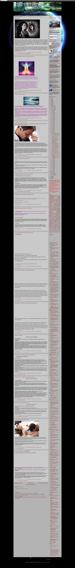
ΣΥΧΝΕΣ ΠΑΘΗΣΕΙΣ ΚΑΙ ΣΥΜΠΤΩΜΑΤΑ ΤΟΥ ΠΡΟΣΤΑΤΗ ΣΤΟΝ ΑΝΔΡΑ (54, 498)
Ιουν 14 (53, 129)
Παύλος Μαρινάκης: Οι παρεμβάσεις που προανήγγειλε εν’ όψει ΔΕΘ (54, 253)
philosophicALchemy (53, 481)
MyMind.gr (51, 388)
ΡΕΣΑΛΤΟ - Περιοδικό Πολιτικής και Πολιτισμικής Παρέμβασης (54, 284)
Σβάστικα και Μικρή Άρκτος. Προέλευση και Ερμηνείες (53, 427)
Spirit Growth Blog (52, 541)
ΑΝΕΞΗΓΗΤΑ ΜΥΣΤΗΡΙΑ (53, 205)
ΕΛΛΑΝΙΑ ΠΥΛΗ (52, 512)
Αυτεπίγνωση (52, 382)
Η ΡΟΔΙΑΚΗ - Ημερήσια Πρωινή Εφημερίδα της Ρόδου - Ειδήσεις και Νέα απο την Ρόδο (54, 288)
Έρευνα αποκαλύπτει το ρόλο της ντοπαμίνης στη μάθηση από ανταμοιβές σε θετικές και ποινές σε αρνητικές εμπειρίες (54, 443)
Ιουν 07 (53, 163)
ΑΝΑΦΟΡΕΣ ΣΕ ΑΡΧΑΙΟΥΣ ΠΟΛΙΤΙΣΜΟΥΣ (54, 220)
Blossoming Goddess (53, 489)
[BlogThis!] (43, 52)
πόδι (18, 226)
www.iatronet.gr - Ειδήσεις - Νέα (54, 263)
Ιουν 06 (53, 164)
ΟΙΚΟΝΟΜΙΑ (51, 211)
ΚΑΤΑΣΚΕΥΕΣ (54, 228)
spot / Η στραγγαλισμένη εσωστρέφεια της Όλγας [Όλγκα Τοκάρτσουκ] (54, 510)
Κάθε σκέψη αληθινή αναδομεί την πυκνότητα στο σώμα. (24, 56)
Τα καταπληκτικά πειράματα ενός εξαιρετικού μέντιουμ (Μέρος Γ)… (54, 452)
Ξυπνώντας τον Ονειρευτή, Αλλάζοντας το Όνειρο (53, 349)
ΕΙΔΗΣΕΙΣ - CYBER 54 (53, 354)
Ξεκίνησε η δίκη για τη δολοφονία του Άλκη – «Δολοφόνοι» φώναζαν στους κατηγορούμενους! (54, 463)
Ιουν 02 (53, 168)
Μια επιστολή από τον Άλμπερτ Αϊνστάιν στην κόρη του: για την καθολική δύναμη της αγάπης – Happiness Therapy (54, 470)
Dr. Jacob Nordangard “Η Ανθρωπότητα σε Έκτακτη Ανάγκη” (54, 450)
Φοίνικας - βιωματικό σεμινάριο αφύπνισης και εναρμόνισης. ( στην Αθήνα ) (54, 537)
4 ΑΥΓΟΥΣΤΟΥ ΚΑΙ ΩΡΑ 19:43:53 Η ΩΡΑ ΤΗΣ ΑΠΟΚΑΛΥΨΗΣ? (55, 63)
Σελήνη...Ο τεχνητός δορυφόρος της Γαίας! (22, 402)
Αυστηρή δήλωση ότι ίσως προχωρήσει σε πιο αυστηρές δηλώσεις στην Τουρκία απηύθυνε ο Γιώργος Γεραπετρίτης (54, 301)
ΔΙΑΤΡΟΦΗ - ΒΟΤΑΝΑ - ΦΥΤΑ (53, 199)
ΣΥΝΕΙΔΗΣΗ (29, 53)
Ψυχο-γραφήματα (52, 278)
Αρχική (51, 548)
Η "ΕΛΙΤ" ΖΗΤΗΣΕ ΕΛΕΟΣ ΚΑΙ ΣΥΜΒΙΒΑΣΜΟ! (22, 451)
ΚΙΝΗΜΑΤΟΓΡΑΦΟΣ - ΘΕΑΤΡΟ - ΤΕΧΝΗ (54, 223)
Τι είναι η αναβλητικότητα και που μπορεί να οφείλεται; (24, 232)
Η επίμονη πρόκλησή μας (53, 524)
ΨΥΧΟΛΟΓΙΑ (18, 267)
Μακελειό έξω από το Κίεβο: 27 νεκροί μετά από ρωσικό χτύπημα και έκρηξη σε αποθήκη (54, 268)
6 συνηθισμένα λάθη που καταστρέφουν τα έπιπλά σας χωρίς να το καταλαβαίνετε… (54, 276)
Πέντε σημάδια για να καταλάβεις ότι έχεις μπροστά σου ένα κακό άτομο (54, 261)
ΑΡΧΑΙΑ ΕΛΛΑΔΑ (52, 399)
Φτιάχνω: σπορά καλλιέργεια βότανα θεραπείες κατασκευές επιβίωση (54, 375)
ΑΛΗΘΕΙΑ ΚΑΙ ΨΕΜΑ (52, 467)
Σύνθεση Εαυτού (52, 523)
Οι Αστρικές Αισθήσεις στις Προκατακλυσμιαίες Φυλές (52, 79)
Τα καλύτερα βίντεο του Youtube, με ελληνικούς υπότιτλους (54, 554)
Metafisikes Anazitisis (53, 314)
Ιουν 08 (53, 162)
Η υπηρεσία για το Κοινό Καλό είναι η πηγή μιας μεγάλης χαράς (54, 495)
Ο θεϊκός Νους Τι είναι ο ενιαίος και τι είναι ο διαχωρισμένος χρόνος (54, 429)
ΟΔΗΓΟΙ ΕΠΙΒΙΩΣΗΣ (57, 226)
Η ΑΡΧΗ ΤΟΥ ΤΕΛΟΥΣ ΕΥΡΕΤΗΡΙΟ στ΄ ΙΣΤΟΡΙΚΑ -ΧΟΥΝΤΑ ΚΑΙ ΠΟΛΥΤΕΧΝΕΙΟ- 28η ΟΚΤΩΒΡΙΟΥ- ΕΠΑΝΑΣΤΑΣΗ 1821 (54, 319)
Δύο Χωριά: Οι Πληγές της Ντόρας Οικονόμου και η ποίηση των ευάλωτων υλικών (54, 245)
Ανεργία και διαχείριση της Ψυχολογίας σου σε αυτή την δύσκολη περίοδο (53, 522)
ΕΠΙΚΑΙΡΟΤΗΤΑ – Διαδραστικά (54, 426)
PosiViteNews (52, 477)
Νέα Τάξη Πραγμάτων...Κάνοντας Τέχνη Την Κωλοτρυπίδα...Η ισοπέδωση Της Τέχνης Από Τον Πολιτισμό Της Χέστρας (56, 43)
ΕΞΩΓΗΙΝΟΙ (55, 217)
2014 (51, 176)
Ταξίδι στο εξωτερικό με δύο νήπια (54, 378)
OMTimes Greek (52, 405)
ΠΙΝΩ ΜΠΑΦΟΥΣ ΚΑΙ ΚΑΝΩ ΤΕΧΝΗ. (54, 411)
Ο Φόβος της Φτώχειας (53, 542)
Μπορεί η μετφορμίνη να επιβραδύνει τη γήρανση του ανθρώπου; (54, 264)
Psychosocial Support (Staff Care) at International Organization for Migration (54, 505)
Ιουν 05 (53, 165)
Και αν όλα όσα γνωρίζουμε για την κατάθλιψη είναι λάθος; (24, 270)
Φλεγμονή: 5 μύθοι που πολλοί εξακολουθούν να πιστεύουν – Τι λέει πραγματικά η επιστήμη (54, 304)
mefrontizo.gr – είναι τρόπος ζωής (54, 439)
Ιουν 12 (53, 131)
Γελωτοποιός (52, 431)
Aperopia (51, 525)
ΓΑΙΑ (53, 216)
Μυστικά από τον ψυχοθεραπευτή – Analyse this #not (54, 352)
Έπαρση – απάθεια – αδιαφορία (20, 94)
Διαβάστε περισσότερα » (18, 51)
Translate (55, 39)
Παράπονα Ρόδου (52, 254)
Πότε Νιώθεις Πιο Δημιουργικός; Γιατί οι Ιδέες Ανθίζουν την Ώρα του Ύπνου (25, 493)
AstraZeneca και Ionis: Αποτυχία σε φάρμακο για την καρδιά (54, 259)
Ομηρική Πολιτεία (52, 395)
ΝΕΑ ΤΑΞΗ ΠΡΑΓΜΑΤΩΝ (27, 191)
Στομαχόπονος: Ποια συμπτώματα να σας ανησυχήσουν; (24, 194)
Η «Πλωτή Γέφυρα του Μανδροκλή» (54, 400)
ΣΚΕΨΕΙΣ (50, 209)
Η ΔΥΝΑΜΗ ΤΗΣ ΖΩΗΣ (53, 350)
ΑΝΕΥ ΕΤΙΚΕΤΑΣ (52, 214)
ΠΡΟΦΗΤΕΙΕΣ (54, 225)
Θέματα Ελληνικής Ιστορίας (53, 328)
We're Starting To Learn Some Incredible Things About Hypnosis (54, 533)
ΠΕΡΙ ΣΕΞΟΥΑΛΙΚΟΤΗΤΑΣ (20, 448)
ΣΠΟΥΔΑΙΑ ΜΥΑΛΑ (51, 217)
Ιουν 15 (53, 128)
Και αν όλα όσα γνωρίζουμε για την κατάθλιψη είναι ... (55, 146)
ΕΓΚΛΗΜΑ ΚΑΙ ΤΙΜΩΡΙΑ (52, 229)
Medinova (51, 258)
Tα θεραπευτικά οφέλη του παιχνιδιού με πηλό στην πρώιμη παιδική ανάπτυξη (54, 370)
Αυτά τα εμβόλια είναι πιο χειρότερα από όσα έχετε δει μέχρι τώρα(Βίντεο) (54, 485)
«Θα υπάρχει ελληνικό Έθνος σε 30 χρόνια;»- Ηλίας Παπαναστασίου (54, 285)
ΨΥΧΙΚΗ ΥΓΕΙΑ (19, 300)
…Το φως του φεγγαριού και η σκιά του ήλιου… (54, 321)
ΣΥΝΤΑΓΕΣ (58, 228)
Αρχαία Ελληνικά (52, 379)
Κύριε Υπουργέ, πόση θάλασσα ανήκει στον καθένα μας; (54, 358)
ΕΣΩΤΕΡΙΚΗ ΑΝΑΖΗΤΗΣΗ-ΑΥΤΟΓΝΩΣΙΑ (22, 53)
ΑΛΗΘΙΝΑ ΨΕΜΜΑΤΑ (52, 226)
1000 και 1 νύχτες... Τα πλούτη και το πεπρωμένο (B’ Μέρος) (25, 354)
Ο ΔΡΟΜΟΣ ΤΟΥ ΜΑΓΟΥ (57, 231)
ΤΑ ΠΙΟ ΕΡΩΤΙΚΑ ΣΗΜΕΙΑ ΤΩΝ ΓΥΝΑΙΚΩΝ (22, 419)
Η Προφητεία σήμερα (53, 555)
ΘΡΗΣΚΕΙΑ (58, 213)
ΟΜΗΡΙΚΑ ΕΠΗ (58, 219)
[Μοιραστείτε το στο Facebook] (45, 52)
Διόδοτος (51, 250)
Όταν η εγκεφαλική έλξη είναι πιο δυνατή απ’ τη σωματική (54, 398)
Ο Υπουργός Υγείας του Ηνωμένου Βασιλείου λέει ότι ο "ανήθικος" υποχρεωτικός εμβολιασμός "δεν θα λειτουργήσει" (54, 479)
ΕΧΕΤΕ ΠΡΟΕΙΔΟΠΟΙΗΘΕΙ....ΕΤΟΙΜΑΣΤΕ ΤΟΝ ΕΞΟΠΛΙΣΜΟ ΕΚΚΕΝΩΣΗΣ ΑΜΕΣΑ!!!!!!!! (54, 75)
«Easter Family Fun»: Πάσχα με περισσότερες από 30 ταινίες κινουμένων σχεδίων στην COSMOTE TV (54, 408)
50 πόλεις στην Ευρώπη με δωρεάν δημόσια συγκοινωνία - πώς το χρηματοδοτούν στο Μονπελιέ (54, 435)
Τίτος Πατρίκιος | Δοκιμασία (53, 416)
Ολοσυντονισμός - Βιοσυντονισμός (52, 446)
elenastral (51, 494)
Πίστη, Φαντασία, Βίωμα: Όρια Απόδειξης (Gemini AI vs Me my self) (54, 348)
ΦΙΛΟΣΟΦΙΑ (58, 210)
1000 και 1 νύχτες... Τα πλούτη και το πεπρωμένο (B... (55, 151)
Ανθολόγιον (51, 401)
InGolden (51, 464)
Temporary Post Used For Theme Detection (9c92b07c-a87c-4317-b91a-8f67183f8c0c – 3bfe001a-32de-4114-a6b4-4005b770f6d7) (54, 403)
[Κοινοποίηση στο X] (44, 52)
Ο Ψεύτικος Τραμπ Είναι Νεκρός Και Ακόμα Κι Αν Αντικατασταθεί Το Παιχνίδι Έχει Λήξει (54, 391)
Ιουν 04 (53, 166)
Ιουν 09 (53, 161)
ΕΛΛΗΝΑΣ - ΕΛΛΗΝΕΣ (18, 335)
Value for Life (52, 486)
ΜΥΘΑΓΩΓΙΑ (54, 209)
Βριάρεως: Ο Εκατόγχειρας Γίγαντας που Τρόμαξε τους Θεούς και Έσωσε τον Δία (54, 381)
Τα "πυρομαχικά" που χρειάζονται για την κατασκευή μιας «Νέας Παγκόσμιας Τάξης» (54, 474)
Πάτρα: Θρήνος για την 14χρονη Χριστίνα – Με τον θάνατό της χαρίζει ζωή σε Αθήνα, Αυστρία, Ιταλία (54, 455)
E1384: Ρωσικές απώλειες (53, 476)
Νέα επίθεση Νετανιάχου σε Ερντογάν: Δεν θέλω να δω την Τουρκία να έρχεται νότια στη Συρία (54, 282)
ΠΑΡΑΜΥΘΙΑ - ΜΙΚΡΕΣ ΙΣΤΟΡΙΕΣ (21, 374)
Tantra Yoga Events (52, 337)
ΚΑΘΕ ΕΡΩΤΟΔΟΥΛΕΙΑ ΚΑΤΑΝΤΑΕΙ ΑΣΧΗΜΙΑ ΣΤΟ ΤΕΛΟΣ (54, 540)
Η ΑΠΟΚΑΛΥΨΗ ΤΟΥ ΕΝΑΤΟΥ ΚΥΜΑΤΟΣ (28, 4)
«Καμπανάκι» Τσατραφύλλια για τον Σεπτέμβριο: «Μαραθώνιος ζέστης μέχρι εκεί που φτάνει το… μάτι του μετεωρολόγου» (54, 256)
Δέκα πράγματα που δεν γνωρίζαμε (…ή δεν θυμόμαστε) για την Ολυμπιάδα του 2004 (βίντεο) (54, 488)
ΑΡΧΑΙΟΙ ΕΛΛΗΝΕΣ (57, 216)
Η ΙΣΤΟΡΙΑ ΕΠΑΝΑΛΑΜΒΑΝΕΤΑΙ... (56, 84)
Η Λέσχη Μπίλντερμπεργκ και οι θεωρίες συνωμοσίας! (24, 174)
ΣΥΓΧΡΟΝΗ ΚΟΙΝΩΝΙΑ (52, 213)
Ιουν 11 (53, 159)
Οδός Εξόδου (17, 18)
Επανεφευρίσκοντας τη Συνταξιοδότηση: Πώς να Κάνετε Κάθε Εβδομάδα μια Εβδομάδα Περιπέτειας (28, 494)
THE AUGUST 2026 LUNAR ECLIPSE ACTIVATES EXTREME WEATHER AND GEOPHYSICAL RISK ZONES (54, 308)
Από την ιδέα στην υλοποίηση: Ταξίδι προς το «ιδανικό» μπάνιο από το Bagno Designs (54, 414)
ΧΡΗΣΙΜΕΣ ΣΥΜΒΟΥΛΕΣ (56, 203)
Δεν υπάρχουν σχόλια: (38, 52)
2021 (51, 98)
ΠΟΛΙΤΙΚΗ (58, 205)
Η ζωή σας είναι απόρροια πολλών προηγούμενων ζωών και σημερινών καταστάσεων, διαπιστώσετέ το (54, 316)
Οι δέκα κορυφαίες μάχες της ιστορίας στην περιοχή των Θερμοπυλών (53, 345)
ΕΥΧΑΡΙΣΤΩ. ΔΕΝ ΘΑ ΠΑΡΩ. (53, 457)
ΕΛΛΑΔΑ (50, 203)
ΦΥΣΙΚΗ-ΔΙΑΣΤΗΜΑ (57, 208)
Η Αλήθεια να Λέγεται (53, 472)
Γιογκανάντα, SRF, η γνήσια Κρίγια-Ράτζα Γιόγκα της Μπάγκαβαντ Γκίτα (54, 528)
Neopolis (51, 461)
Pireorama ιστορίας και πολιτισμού (54, 420)
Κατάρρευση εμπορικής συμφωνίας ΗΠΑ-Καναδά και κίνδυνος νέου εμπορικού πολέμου (54, 248)
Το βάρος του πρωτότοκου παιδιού (54, 353)
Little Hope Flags (52, 377)
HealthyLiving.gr (52, 269)
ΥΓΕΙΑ (18, 205)
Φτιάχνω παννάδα (52, 376)
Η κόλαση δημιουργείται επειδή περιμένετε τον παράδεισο (54, 273)
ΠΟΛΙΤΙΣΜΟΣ (58, 225)
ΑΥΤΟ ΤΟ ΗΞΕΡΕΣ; (19, 171)
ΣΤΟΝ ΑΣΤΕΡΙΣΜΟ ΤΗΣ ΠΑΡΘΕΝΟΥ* (54, 327)
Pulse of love (52, 272)
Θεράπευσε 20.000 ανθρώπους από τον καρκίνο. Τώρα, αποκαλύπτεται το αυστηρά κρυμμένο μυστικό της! (54, 69)
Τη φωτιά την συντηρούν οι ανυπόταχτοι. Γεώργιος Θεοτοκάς (54, 482)
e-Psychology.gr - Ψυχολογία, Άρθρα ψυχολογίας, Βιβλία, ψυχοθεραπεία (54, 503)
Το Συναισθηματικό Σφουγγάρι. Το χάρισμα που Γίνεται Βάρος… (54, 386)
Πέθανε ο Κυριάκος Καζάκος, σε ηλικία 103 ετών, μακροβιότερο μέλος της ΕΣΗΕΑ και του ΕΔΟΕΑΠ (54, 295)
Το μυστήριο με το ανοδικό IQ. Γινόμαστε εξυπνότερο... (55, 148)
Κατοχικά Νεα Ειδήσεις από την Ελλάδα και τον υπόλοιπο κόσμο (54, 266)
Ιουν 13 (53, 130)
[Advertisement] (37, 13)
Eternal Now (51, 389)
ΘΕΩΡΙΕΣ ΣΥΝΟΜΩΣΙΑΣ (20, 191)
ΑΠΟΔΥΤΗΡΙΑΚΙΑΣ (57, 229)
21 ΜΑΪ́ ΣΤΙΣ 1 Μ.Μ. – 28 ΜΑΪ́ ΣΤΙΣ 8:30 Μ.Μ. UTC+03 (54, 460)
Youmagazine (52, 323)
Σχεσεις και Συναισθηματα (53, 296)
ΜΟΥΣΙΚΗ (59, 217)
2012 (51, 178)
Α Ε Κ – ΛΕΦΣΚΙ (52, 322)
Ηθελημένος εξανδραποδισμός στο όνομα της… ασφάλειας (54, 373)
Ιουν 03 (53, 167)
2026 (51, 97)
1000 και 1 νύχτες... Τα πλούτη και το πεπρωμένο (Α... (55, 152)
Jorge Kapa (51, 500)
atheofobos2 (52, 317)
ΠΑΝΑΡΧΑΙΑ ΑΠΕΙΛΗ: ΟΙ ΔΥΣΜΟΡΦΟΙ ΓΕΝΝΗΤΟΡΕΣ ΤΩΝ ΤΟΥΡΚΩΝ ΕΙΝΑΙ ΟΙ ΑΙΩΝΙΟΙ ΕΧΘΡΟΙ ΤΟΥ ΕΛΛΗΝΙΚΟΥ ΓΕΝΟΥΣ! (54, 517)
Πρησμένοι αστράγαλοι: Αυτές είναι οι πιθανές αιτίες (23, 208)
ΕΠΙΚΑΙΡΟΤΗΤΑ (51, 198)
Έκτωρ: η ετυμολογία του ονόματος (54, 531)
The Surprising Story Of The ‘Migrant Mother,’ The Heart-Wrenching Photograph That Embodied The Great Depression (54, 361)
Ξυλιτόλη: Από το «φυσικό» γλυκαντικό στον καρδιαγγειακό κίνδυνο (54, 271)
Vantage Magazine (52, 412)
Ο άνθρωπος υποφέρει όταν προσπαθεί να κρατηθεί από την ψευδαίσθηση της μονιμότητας (54, 384)
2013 (51, 177)
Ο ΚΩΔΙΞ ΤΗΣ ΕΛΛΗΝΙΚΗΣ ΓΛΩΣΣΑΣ (54, 59)
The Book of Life (52, 543)
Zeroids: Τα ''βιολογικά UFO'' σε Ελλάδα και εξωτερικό (54, 424)
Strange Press (52, 451)
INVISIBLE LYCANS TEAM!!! (54, 506)
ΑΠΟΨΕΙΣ (51, 197)
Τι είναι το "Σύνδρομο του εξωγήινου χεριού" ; (22, 158)
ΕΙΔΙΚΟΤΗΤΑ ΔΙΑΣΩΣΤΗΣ (53, 17)
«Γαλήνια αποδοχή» (52, 422)
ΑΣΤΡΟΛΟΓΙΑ (58, 212)
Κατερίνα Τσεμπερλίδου (53, 275)
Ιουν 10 (53, 160)
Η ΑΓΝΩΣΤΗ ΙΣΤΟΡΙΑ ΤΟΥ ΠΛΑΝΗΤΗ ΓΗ (22, 416)
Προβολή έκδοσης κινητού (31, 484)
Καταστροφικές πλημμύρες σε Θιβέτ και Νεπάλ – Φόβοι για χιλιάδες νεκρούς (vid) (54, 325)
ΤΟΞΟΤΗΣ (51, 392)
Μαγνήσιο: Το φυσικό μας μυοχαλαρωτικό (53, 440)
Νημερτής (51, 333)
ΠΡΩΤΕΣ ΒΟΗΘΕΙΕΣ (57, 222)
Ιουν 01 (53, 169)
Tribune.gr (51, 293)
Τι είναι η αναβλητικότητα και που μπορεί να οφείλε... (55, 145)
